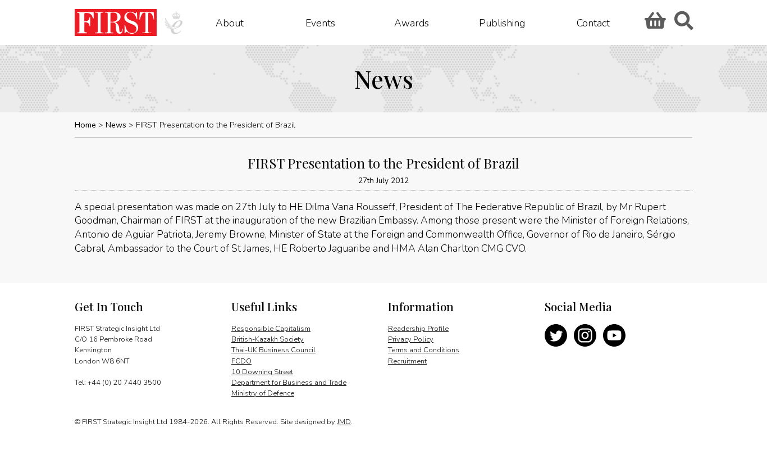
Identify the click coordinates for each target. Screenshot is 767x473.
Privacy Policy (410, 339)
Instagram (585, 335)
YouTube (614, 335)
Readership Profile (418, 329)
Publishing (502, 22)
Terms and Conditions (423, 350)
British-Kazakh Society (267, 339)
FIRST (116, 22)
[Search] (683, 24)
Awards (411, 22)
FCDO (241, 361)
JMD (344, 422)
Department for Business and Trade (288, 383)
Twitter (556, 335)
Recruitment (407, 361)
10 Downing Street (262, 372)
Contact (593, 22)
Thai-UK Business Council (273, 350)
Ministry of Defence (262, 393)
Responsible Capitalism (271, 329)
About (230, 22)
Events (320, 22)
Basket (654, 24)
